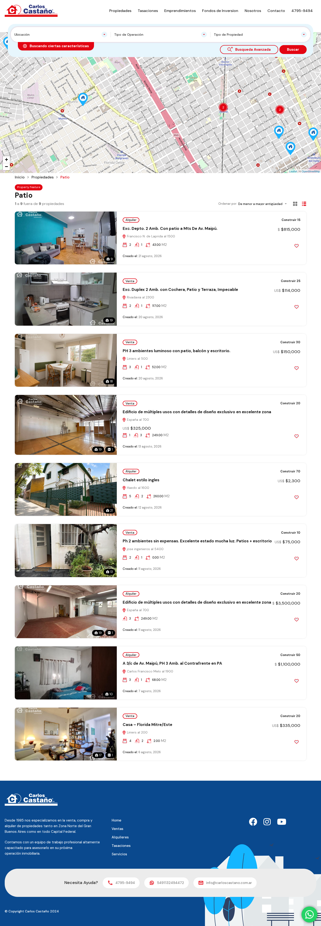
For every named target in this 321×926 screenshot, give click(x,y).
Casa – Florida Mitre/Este (147, 724)
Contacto (276, 10)
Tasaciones (148, 10)
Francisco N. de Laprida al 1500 (150, 236)
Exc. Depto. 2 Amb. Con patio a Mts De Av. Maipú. (170, 228)
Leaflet (293, 171)
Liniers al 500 (137, 358)
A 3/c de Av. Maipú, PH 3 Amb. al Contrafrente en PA (172, 663)
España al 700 (137, 419)
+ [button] (6, 159)
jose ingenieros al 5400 (145, 549)
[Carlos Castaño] (31, 10)
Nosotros (253, 10)
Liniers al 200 (137, 732)
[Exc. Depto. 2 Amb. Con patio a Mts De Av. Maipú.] (313, 134)
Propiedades (120, 10)
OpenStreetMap (311, 171)
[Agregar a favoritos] (296, 246)
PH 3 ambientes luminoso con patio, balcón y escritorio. (176, 350)
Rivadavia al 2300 (140, 297)
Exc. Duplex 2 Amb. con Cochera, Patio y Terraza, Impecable (180, 289)
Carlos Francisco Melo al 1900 (149, 671)
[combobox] (61, 34)
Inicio (20, 177)
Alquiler (131, 220)
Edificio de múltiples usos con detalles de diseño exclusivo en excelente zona (197, 411)
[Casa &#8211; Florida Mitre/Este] (290, 148)
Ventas (117, 828)
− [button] (6, 167)
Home (116, 820)
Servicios (119, 854)
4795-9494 (302, 10)
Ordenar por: (227, 203)
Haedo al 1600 (137, 488)
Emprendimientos (180, 10)
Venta (129, 281)
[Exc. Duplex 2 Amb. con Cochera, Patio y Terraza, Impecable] (83, 99)
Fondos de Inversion (220, 10)
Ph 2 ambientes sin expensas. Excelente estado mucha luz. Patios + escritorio (197, 541)
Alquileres (120, 837)
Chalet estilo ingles (141, 479)
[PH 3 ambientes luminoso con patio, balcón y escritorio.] (279, 132)
